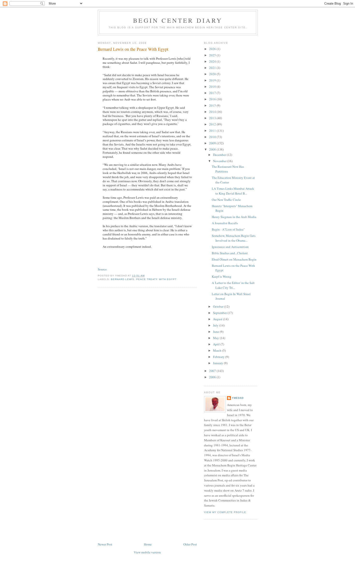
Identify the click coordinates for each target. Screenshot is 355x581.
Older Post (190, 544)
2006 (213, 377)
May (216, 338)
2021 (213, 67)
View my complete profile (225, 512)
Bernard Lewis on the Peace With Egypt (133, 49)
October (218, 306)
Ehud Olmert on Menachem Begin (234, 259)
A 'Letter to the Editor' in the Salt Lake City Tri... (233, 285)
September (220, 313)
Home (148, 544)
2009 (213, 143)
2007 (213, 371)
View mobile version (147, 552)
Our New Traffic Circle (226, 199)
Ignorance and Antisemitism (230, 247)
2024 (213, 61)
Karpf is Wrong (221, 276)
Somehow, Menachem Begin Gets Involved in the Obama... (234, 238)
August (218, 319)
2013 (213, 118)
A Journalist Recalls (225, 223)
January (218, 363)
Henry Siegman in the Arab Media (234, 217)
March (217, 350)
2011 (213, 130)
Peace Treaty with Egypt (156, 279)
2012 (213, 124)
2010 (213, 137)
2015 (213, 105)
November (220, 161)
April (216, 344)
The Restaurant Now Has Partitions (228, 169)
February (219, 357)
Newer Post (105, 544)
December (220, 155)
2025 (213, 55)
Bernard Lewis (122, 279)
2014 (213, 111)
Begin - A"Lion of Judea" (228, 229)
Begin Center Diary (177, 20)
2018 (213, 86)
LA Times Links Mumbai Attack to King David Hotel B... (233, 191)
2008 (213, 149)
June (216, 331)
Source (102, 269)
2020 (213, 74)
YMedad (238, 398)
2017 (213, 93)
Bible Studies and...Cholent (230, 253)
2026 (213, 49)
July (216, 325)
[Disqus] (147, 352)
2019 (213, 80)
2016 (213, 99)
